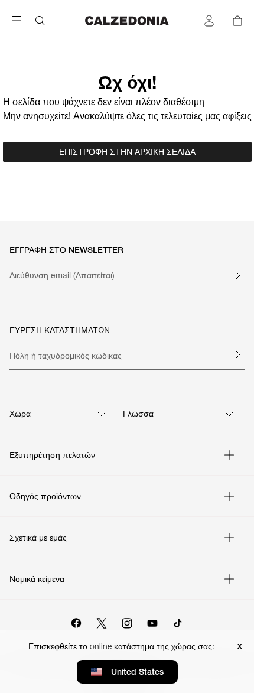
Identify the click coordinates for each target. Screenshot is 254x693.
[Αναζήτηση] (40, 21)
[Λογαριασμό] (209, 21)
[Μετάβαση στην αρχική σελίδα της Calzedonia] (126, 20)
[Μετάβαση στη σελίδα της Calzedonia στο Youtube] (152, 621)
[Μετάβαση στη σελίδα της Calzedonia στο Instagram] (127, 621)
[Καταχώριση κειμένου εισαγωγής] (237, 275)
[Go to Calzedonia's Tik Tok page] (177, 621)
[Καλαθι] (237, 21)
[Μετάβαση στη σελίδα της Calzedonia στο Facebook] (76, 621)
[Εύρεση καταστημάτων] (237, 354)
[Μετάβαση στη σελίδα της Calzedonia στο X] (101, 621)
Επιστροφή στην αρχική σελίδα (127, 152)
